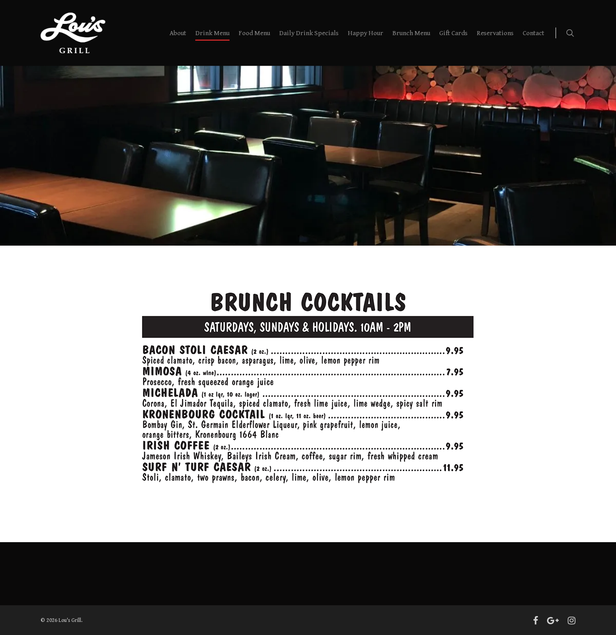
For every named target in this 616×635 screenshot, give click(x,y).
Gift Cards (453, 33)
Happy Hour (365, 33)
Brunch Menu (411, 33)
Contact (533, 33)
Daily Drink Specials (309, 33)
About (178, 33)
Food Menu (254, 33)
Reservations (495, 33)
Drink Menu (212, 33)
